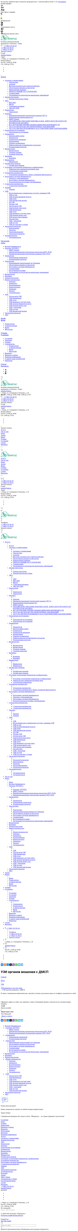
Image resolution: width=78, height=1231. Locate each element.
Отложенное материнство (14, 173)
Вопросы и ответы (11, 355)
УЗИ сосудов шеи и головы (18, 224)
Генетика (8, 114)
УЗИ (6, 191)
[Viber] (13, 964)
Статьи (3, 364)
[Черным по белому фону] (1, 14)
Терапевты (12, 289)
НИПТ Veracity (14, 119)
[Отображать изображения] (2, 23)
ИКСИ (11, 104)
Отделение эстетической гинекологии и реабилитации (24, 167)
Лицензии (8, 340)
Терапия (8, 187)
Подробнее (62, 2)
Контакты (5, 366)
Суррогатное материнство (14, 184)
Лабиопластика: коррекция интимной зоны (24, 169)
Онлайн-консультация (13, 163)
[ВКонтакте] (5, 370)
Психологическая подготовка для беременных (25, 182)
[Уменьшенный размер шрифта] (2, 5)
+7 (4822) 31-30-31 (7, 49)
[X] (10, 964)
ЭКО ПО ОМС (14, 108)
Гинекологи (13, 283)
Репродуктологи (14, 287)
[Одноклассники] (5, 964)
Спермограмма (14, 93)
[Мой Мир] (7, 964)
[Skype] (19, 964)
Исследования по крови (17, 270)
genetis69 (4, 1190)
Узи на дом (5, 241)
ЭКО (7, 101)
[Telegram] (5, 371)
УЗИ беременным (15, 210)
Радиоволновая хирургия (17, 147)
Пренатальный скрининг (17, 90)
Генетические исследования (15, 130)
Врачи (3, 320)
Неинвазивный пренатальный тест (21, 117)
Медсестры (9, 329)
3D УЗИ (12, 202)
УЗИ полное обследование (18, 217)
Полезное (4, 1173)
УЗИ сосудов (13, 223)
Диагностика (13, 82)
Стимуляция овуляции (16, 106)
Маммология (9, 160)
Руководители (10, 324)
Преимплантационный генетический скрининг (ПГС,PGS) (29, 254)
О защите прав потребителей (15, 359)
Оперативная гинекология (18, 257)
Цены (3, 243)
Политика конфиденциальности (12, 1215)
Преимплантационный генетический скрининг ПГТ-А (28, 115)
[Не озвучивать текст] (2, 32)
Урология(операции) (16, 232)
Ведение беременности (13, 246)
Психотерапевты (15, 285)
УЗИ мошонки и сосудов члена (19, 213)
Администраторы (11, 326)
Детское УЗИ (13, 204)
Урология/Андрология (13, 226)
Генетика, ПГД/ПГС (12, 248)
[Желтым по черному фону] (1, 16)
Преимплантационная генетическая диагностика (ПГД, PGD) (30, 252)
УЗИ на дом (13, 195)
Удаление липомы (15, 152)
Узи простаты (13, 219)
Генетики (12, 281)
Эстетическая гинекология (18, 171)
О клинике (5, 335)
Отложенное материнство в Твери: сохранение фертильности (30, 175)
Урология (12, 230)
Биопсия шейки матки (16, 136)
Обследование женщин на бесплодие (22, 88)
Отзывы (4, 333)
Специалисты (10, 344)
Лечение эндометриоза (17, 143)
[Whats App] (5, 373)
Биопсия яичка (14, 228)
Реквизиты (8, 360)
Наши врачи (5, 1125)
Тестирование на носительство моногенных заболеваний (29, 95)
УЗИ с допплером (15, 221)
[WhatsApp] (16, 964)
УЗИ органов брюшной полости (20, 197)
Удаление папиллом (16, 154)
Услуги (3, 77)
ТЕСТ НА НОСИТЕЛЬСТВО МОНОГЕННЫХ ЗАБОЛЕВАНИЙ (32, 126)
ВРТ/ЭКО (12, 102)
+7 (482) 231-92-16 (10, 46)
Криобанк (8, 156)
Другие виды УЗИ (15, 206)
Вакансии (8, 353)
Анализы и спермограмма (14, 80)
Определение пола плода (17, 208)
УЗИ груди (12, 211)
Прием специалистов (12, 280)
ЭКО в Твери (5, 1177)
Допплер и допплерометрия (18, 178)
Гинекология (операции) (17, 139)
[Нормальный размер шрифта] (2, 7)
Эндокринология (11, 235)
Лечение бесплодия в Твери (18, 99)
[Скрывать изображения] (2, 25)
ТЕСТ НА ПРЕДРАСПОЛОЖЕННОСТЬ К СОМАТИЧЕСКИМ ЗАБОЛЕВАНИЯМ (38, 128)
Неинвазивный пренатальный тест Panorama (24, 263)
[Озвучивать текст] (2, 29)
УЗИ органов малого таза (18, 215)
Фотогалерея (5, 1131)
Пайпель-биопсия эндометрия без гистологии (25, 145)
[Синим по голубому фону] (1, 19)
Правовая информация (13, 357)
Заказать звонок (6, 428)
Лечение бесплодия (12, 97)
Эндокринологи (14, 293)
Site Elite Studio (6, 1221)
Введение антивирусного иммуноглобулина (24, 86)
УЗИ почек (13, 199)
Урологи (12, 291)
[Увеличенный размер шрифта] (2, 10)
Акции (3, 318)
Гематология (9, 110)
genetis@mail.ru (6, 55)
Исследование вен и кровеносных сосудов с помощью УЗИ (29, 193)
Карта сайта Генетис (8, 1210)
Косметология (10, 149)
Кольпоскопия (14, 141)
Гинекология (9, 134)
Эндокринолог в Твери (9, 1179)
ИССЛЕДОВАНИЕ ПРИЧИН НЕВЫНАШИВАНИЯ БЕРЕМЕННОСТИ (34, 125)
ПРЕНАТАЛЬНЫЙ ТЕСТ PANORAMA (23, 91)
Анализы (12, 84)
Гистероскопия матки (8, 1181)
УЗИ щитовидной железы (18, 200)
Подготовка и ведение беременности (18, 176)
